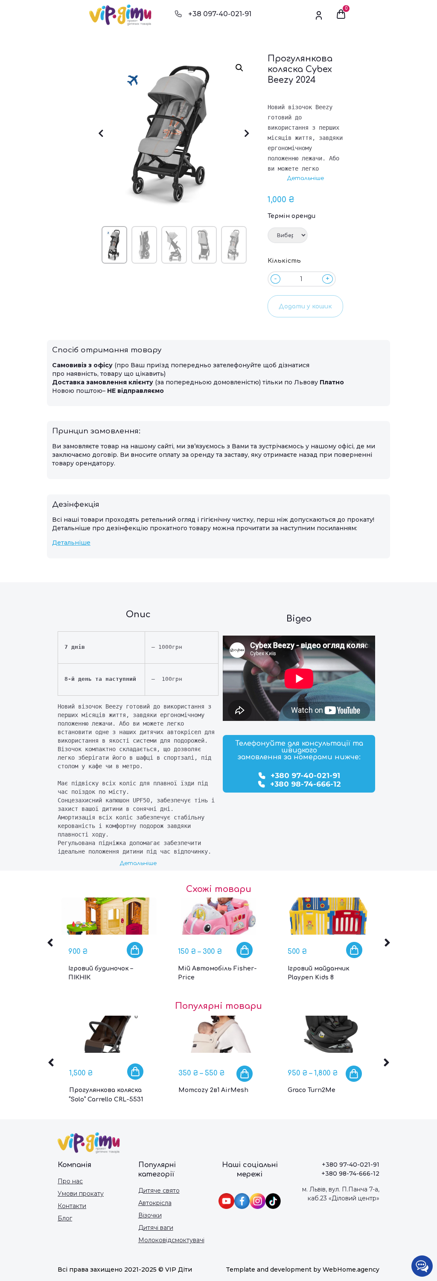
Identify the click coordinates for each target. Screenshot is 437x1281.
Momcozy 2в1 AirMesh (213, 1090)
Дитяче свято (159, 1190)
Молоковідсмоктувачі (171, 1240)
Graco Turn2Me (311, 1090)
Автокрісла (155, 1203)
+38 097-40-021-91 (219, 14)
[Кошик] (340, 15)
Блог (65, 1218)
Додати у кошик (305, 306)
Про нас (70, 1181)
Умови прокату (81, 1193)
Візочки (150, 1215)
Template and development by (274, 1269)
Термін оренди (291, 216)
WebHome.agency (351, 1269)
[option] (109, 946)
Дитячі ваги (155, 1228)
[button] (305, 178)
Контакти (72, 1206)
